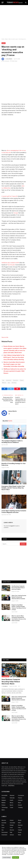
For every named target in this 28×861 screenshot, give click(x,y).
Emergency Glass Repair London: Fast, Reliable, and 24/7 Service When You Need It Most (13, 488)
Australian (12, 822)
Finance (20, 797)
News (6, 39)
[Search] (25, 2)
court (3, 827)
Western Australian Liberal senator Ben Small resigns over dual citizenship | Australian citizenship (14, 364)
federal (20, 830)
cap (3, 380)
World (3, 810)
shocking (14, 382)
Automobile (4, 795)
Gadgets (4, 800)
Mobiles (3, 802)
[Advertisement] (14, 22)
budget (12, 825)
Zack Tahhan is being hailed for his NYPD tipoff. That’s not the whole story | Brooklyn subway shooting (14, 357)
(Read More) (11, 785)
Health (11, 800)
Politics (3, 805)
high (11, 832)
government (5, 832)
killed (19, 834)
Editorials (12, 797)
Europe (16, 213)
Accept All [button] (15, 857)
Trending (20, 807)
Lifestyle (20, 800)
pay (9, 382)
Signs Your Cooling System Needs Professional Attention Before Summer (19, 597)
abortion (4, 820)
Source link (5, 337)
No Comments (6, 61)
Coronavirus (21, 795)
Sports (11, 805)
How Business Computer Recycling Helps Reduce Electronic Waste (18, 588)
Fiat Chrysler (11, 265)
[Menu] (3, 2)
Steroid (20, 805)
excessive (8, 380)
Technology (5, 676)
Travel (11, 807)
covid (11, 827)
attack (19, 820)
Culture (3, 797)
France (21, 380)
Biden (19, 822)
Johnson (12, 834)
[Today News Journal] (14, 2)
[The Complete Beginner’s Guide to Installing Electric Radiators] (14, 432)
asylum (11, 820)
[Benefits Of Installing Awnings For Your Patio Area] (14, 454)
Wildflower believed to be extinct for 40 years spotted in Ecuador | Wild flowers (15, 371)
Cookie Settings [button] (6, 857)
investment (4, 834)
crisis (19, 827)
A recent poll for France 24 (10, 196)
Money (11, 802)
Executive (15, 380)
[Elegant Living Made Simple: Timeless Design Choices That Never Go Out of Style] (6, 607)
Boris (3, 825)
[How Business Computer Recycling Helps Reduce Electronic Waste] (6, 588)
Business (12, 795)
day (3, 830)
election (12, 830)
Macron (4, 382)
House (19, 832)
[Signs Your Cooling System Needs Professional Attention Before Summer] (6, 598)
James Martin (9, 58)
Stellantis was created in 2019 (10, 262)
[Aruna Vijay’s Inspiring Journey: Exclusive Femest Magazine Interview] (14, 502)
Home (3, 39)
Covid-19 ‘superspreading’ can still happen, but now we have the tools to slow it (20, 401)
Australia (4, 822)
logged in (12, 525)
